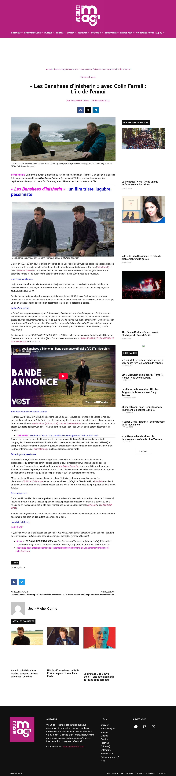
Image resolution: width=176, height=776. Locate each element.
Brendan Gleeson (25, 270)
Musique (105, 732)
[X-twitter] (153, 726)
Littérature (106, 750)
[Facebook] (135, 726)
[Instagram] (144, 726)
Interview (105, 725)
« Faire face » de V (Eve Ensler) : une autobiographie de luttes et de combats (98, 676)
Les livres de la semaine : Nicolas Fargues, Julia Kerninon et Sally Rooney (140, 392)
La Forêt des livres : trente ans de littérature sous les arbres (140, 183)
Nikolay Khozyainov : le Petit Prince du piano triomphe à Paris (63, 673)
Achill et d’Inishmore (33, 481)
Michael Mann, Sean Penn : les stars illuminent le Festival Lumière (142, 408)
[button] (80, 110)
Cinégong (25, 551)
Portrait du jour (108, 728)
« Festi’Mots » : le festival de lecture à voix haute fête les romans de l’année (142, 362)
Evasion (104, 739)
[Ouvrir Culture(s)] (103, 33)
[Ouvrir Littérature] (118, 33)
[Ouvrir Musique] (54, 33)
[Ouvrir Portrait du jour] (42, 33)
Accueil (49, 69)
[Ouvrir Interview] (22, 33)
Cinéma (84, 77)
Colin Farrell (102, 267)
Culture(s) (105, 746)
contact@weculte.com (73, 746)
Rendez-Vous (107, 753)
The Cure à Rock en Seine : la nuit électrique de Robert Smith (140, 334)
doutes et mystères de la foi (65, 69)
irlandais (98, 481)
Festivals (105, 743)
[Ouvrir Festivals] (89, 33)
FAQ (103, 760)
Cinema (104, 735)
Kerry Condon (40, 449)
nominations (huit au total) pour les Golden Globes (56, 423)
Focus (92, 77)
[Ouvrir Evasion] (76, 33)
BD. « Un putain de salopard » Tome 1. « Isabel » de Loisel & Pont (142, 376)
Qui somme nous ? (110, 757)
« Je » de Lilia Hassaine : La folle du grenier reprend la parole (141, 257)
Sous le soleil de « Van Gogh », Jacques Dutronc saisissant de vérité (24, 673)
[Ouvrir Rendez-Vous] (134, 33)
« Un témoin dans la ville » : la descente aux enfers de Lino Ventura (142, 438)
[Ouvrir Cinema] (64, 33)
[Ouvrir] (164, 33)
